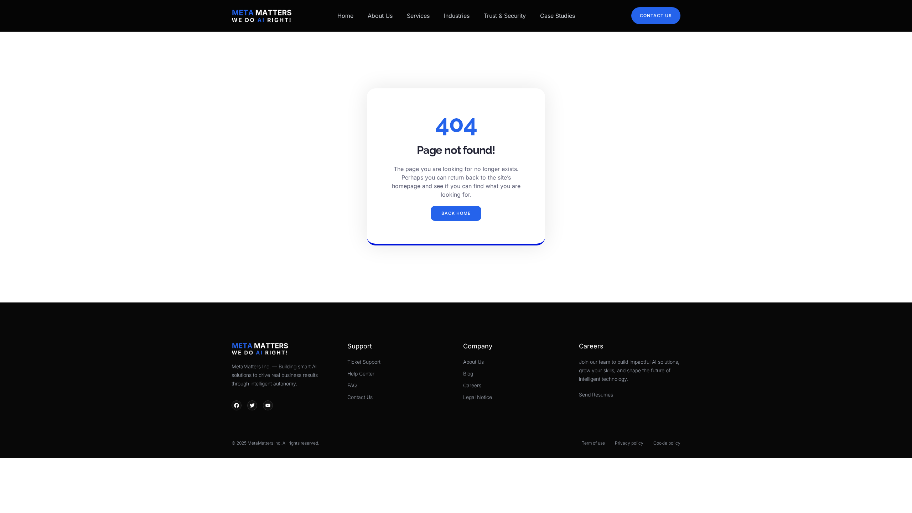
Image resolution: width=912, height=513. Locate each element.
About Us (380, 15)
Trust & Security (505, 15)
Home (345, 15)
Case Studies (557, 15)
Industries (457, 15)
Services (418, 15)
